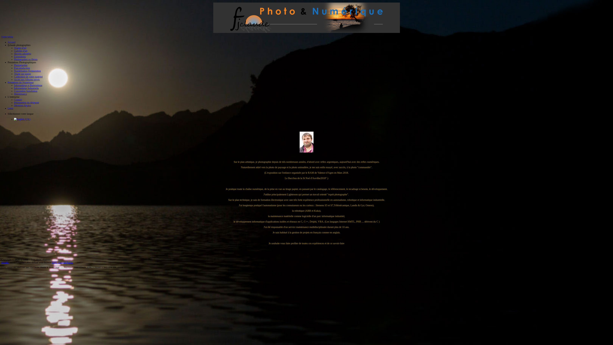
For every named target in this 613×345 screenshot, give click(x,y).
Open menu (7, 36)
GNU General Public (62, 262)
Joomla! (5, 262)
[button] (19, 45)
